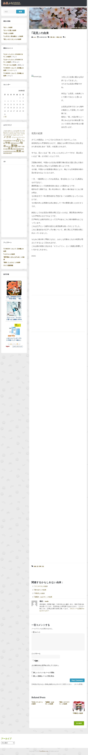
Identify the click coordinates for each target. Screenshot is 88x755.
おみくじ (10, 130)
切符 (14, 140)
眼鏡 (14, 149)
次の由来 (79, 723)
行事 (51, 37)
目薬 (6, 149)
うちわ (5, 130)
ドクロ (23, 133)
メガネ (7, 137)
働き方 (11, 140)
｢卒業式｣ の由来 (39, 593)
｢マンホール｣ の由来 (9, 65)
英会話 (11, 151)
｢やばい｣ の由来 (8, 33)
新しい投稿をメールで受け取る (43, 676)
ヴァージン (21, 137)
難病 (7, 153)
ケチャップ (18, 132)
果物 (14, 146)
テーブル (13, 133)
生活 (60, 37)
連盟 (23, 151)
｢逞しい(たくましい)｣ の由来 (12, 39)
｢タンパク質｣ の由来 (9, 30)
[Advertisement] (58, 56)
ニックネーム (36, 653)
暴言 (7, 146)
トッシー (11, 70)
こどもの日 (16, 130)
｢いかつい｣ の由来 (9, 254)
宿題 (11, 143)
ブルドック (16, 135)
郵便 (4, 153)
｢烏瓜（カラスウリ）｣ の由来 (64, 703)
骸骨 (10, 153)
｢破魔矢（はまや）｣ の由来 (43, 597)
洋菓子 (20, 146)
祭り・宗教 (56, 37)
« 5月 (5, 117)
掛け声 (18, 143)
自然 (35, 566)
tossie (34, 37)
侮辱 (7, 140)
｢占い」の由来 (7, 27)
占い (19, 140)
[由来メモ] (12, 4)
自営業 (7, 151)
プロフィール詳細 (76, 608)
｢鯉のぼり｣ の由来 (40, 590)
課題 (14, 151)
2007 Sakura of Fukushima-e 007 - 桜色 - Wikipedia (74, 27)
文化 (43, 566)
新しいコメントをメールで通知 (43, 672)
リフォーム (15, 137)
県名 (10, 148)
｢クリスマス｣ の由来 (41, 586)
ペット (21, 135)
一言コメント (36, 632)
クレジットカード (10, 132)
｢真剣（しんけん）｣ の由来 (11, 262)
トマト (19, 133)
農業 (18, 151)
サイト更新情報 (8, 265)
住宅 (4, 140)
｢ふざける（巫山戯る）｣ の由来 (13, 36)
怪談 (14, 143)
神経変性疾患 (20, 149)
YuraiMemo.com (43, 751)
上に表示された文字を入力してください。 (46, 665)
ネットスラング (7, 135)
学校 (7, 142)
